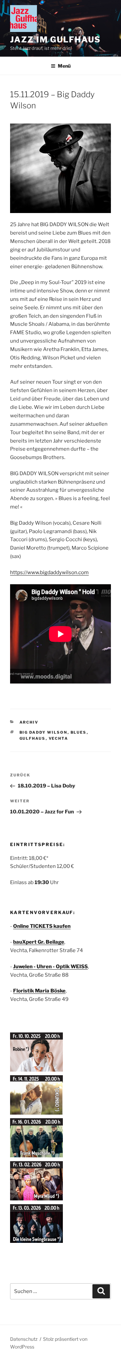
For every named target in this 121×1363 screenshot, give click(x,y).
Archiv (29, 722)
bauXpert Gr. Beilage (38, 942)
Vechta (59, 738)
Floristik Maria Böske (39, 991)
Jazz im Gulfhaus (55, 39)
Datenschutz (24, 1339)
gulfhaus (32, 738)
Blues (79, 732)
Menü (64, 66)
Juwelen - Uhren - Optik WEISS (50, 967)
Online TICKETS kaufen (42, 926)
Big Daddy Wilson (43, 732)
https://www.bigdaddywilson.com (49, 572)
